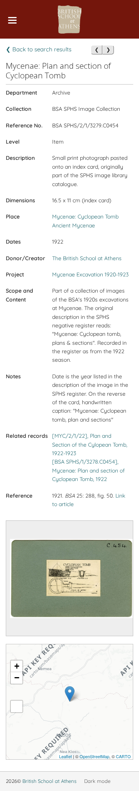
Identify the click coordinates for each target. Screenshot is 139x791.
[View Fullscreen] (16, 706)
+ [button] (16, 666)
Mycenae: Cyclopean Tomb (85, 216)
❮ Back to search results (38, 49)
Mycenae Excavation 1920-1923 (90, 274)
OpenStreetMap (94, 756)
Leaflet (65, 756)
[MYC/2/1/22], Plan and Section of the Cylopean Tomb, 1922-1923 (89, 444)
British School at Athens (49, 781)
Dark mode (97, 781)
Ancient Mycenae (73, 225)
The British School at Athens (87, 258)
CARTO (123, 756)
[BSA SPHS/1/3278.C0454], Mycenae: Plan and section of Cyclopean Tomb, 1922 (88, 470)
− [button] (16, 678)
